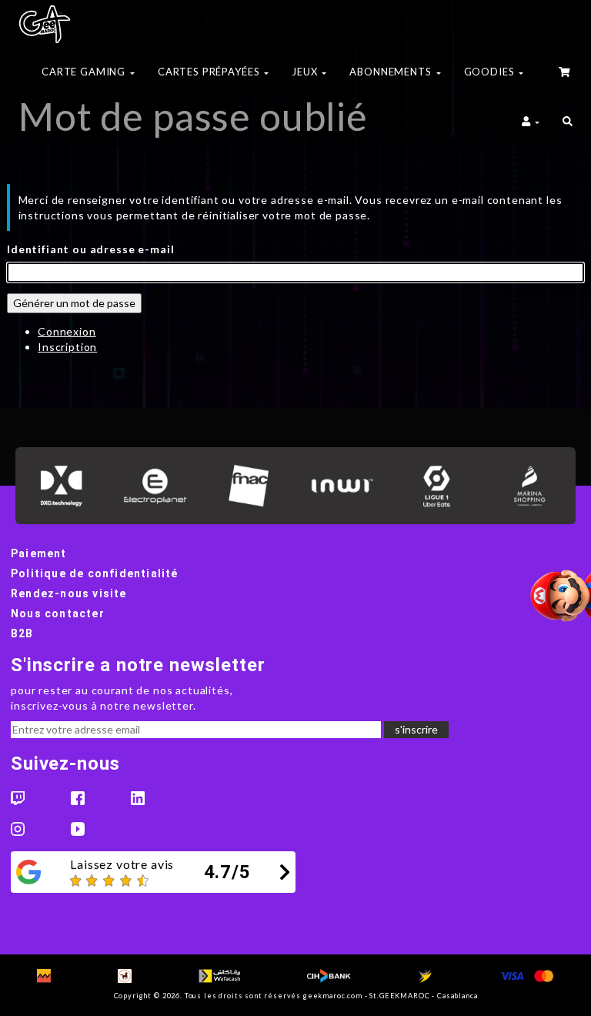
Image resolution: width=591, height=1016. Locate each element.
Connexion (67, 331)
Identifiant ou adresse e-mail (90, 249)
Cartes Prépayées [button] (210, 71)
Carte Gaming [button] (85, 71)
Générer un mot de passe (74, 302)
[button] (568, 123)
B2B (22, 633)
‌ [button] (566, 74)
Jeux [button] (306, 71)
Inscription (67, 346)
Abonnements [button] (391, 71)
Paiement (39, 553)
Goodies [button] (491, 71)
